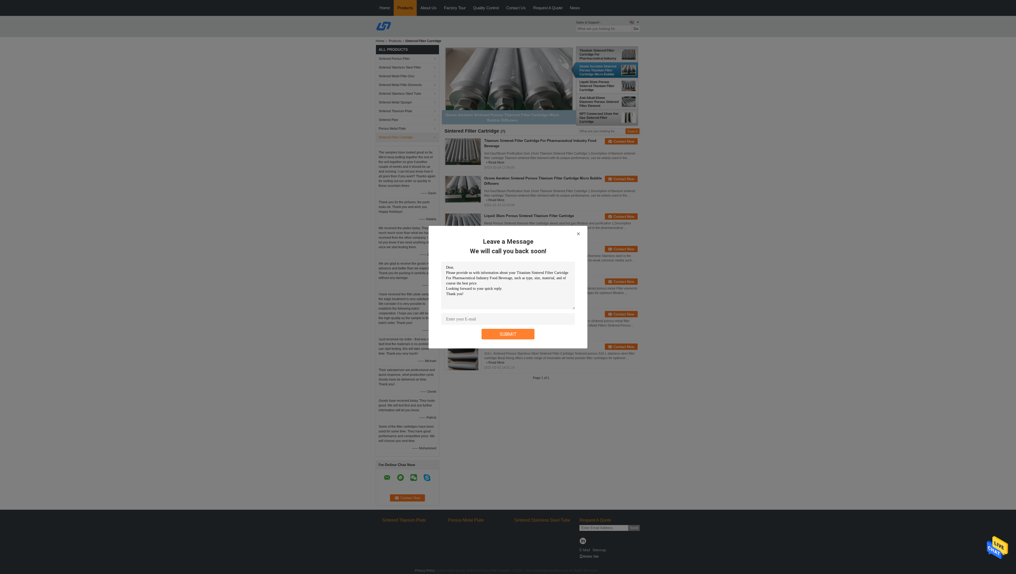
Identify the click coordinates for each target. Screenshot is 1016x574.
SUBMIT (508, 334)
